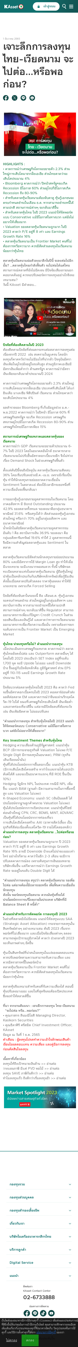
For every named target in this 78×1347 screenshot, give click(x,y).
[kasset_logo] (13, 6)
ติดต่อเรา (28, 1286)
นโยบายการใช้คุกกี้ (46, 1332)
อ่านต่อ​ (51, 1064)
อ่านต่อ (49, 1073)
